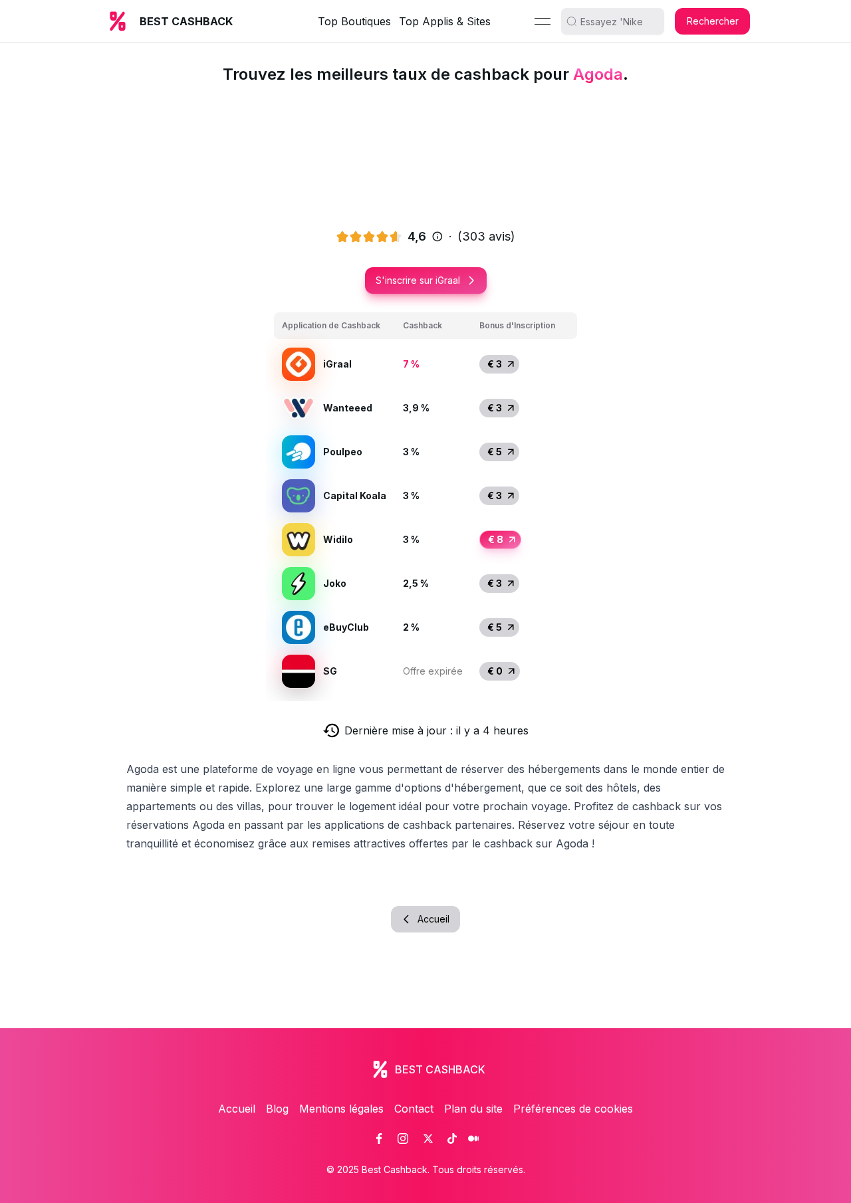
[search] (617, 21)
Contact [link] (413, 1108)
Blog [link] (277, 1108)
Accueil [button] (433, 919)
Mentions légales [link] (341, 1108)
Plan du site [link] (473, 1108)
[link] (379, 1138)
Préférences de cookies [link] (573, 1108)
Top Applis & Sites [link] (445, 21)
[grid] (425, 502)
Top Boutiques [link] (354, 21)
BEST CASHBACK (186, 21)
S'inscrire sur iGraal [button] (418, 280)
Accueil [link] (236, 1108)
